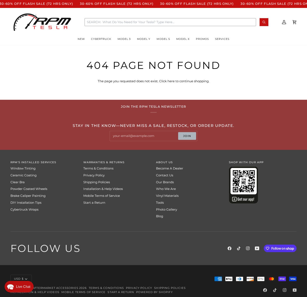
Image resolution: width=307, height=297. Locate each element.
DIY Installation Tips (25, 203)
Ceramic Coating (23, 175)
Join (187, 136)
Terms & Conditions (98, 168)
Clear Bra (17, 182)
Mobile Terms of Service (101, 196)
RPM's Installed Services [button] (33, 162)
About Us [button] (164, 162)
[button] (81, 39)
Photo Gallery (166, 209)
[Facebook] (229, 248)
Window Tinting (23, 168)
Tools (160, 203)
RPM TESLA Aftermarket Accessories (46, 287)
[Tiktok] (238, 248)
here (171, 81)
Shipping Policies (96, 182)
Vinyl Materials (167, 196)
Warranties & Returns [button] (103, 162)
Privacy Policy (94, 175)
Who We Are (166, 189)
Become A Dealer (169, 168)
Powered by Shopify (154, 292)
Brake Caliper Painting (28, 196)
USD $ (19, 278)
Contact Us (164, 175)
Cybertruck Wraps (24, 209)
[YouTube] (257, 248)
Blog (159, 216)
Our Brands (165, 182)
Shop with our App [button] (246, 162)
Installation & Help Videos (103, 189)
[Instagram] (247, 248)
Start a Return (94, 203)
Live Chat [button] (23, 286)
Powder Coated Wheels (28, 189)
